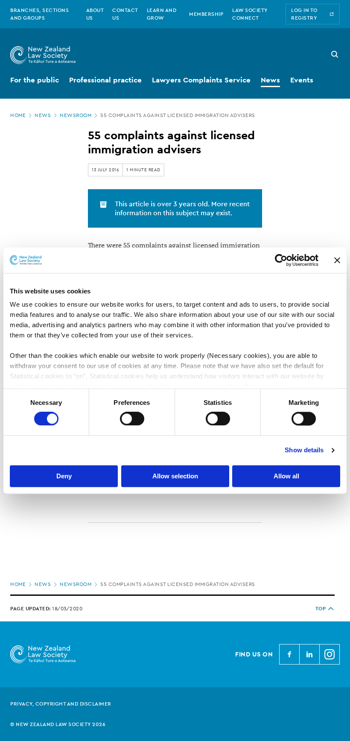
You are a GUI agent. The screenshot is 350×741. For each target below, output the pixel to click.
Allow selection (175, 476)
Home (18, 115)
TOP (320, 608)
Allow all (286, 476)
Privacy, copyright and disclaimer (60, 703)
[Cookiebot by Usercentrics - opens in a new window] (281, 260)
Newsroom (75, 115)
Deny (64, 476)
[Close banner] (337, 260)
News (43, 115)
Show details (304, 450)
